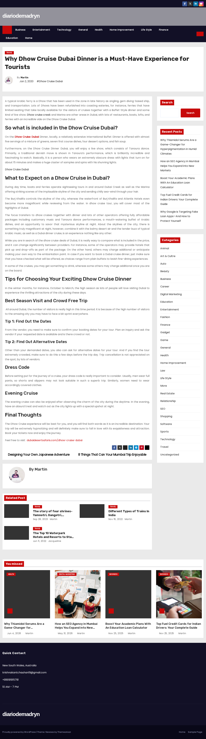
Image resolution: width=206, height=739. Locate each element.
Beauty (164, 271)
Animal (164, 248)
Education (12, 38)
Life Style (146, 29)
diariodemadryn (21, 16)
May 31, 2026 (66, 633)
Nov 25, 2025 (116, 633)
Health (99, 29)
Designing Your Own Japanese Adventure (38, 454)
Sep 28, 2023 (40, 519)
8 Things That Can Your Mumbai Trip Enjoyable (112, 454)
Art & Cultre (167, 256)
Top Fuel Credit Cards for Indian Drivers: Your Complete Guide (179, 199)
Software (166, 424)
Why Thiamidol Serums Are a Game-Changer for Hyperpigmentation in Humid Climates (24, 629)
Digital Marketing (171, 294)
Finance (164, 29)
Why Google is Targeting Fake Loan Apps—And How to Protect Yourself (179, 216)
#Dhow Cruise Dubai (50, 81)
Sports (164, 431)
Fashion (165, 317)
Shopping (166, 416)
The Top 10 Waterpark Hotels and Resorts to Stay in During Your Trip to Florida (54, 537)
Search (167, 102)
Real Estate (167, 393)
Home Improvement (122, 29)
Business (20, 29)
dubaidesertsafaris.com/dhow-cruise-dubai (54, 440)
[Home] (7, 30)
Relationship (168, 401)
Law (162, 370)
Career (164, 286)
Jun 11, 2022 (39, 541)
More (163, 386)
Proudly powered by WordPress (19, 732)
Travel (9, 52)
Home (182, 732)
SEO (162, 409)
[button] (194, 34)
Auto (163, 264)
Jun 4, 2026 (14, 633)
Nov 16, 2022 (115, 519)
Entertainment (41, 29)
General (83, 29)
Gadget (165, 332)
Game (29, 38)
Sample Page (195, 732)
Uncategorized (169, 454)
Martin (24, 77)
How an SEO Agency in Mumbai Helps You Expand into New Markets (179, 165)
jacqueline (54, 541)
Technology (64, 29)
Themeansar (64, 732)
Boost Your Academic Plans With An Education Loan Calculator (177, 182)
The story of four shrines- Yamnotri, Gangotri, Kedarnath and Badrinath (52, 515)
